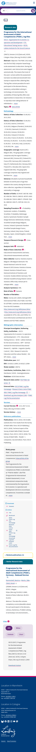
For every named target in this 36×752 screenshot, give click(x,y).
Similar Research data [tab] (14, 562)
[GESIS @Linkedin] (8, 721)
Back (5, 20)
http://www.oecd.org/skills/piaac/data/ (17, 309)
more (16, 104)
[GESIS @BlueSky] (2, 721)
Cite (10, 513)
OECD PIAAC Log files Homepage (12, 520)
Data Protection (11, 741)
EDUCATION (16, 107)
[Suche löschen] (29, 10)
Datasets (11, 506)
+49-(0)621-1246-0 (10, 696)
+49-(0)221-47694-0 (10, 715)
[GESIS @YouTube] (14, 721)
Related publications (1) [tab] (15, 555)
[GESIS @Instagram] (11, 721)
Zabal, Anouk (10, 583)
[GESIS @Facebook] (5, 721)
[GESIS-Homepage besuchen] (9, 3)
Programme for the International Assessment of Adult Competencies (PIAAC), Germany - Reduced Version (18, 571)
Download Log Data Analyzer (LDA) (15, 395)
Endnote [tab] (10, 634)
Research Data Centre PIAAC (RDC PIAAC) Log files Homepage (12, 530)
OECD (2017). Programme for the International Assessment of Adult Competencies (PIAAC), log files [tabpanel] (18, 654)
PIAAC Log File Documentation (12, 546)
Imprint (3, 741)
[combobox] (18, 10)
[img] (10, 106)
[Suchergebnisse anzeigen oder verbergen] (33, 10)
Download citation (14, 665)
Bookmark (12, 515)
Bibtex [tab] (18, 628)
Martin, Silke (25, 580)
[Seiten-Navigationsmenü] (34, 3)
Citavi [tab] (21, 634)
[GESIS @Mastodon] (17, 721)
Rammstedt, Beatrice (13, 580)
